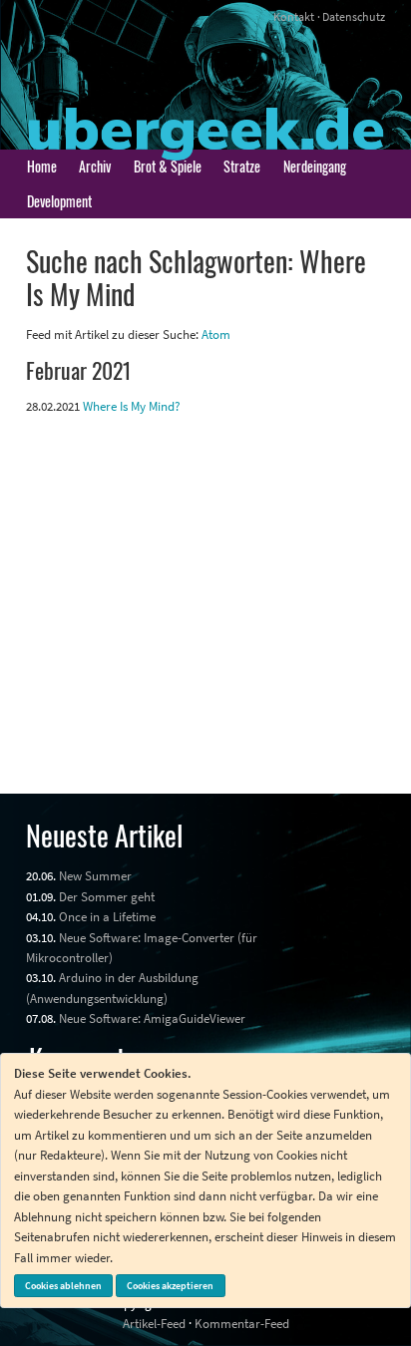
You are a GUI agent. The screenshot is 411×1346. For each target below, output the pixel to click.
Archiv (95, 166)
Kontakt (293, 17)
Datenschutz (353, 17)
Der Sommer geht (107, 896)
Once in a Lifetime (107, 916)
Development (59, 200)
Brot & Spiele (168, 166)
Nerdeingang (314, 166)
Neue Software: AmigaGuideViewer (152, 1018)
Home (42, 166)
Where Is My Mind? (132, 406)
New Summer (95, 875)
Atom (216, 334)
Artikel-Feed (154, 1323)
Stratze (241, 166)
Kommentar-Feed (242, 1323)
